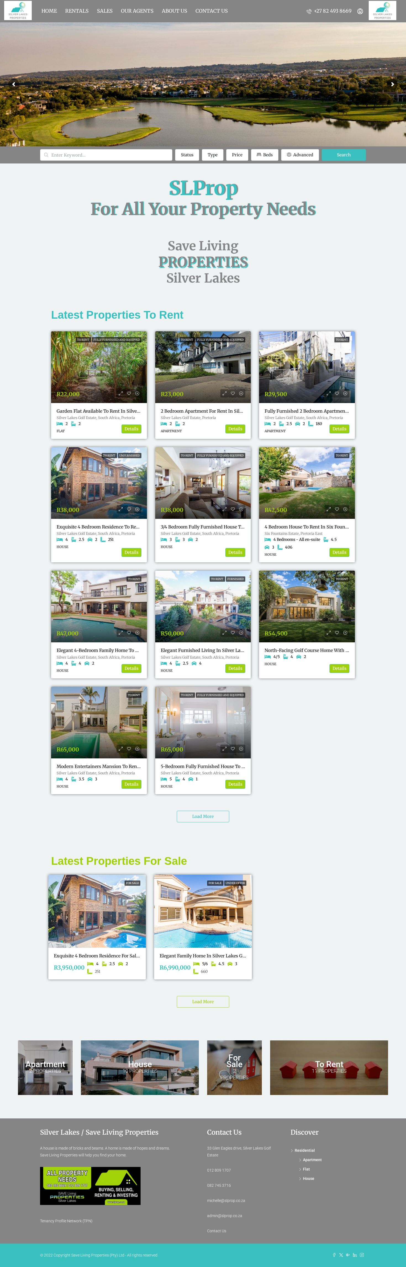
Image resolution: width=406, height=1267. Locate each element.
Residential (305, 1150)
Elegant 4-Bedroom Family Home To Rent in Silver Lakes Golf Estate (129, 650)
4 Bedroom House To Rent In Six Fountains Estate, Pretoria (327, 527)
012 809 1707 (219, 1170)
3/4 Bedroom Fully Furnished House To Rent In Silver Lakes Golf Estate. (236, 527)
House (308, 1178)
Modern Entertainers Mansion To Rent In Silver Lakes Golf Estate (126, 766)
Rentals (77, 11)
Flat (306, 1169)
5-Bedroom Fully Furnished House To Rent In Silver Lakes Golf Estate (234, 766)
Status (187, 154)
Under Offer (235, 883)
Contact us (212, 11)
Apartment (312, 1160)
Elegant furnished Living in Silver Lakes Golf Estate (216, 650)
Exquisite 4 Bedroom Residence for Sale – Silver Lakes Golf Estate (124, 956)
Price (237, 154)
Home (49, 11)
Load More (203, 816)
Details (131, 428)
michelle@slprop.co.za (226, 1200)
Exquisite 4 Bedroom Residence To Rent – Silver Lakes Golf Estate (126, 527)
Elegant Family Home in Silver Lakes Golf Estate (211, 956)
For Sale (132, 883)
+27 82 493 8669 (332, 11)
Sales (105, 11)
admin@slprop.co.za (224, 1216)
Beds (267, 154)
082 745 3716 (219, 1185)
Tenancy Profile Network (61, 1221)
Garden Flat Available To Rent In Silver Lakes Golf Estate (116, 411)
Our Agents (137, 11)
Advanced (302, 154)
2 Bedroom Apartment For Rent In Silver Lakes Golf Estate (222, 411)
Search (344, 154)
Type (213, 154)
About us (174, 11)
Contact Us (216, 1231)
